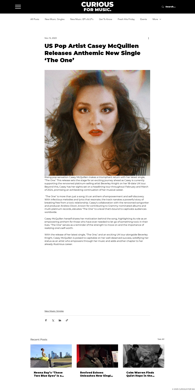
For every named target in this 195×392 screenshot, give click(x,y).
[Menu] (18, 6)
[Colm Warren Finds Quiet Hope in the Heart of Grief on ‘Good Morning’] (143, 356)
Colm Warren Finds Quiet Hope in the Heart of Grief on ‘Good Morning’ (143, 374)
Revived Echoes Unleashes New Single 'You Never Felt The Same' (96, 374)
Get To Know (105, 19)
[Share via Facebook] (46, 320)
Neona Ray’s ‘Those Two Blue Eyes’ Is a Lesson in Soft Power (49, 374)
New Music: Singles (55, 19)
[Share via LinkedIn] (60, 320)
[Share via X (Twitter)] (53, 320)
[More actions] (148, 38)
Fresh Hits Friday (126, 19)
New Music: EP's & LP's (81, 19)
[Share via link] (67, 320)
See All (161, 339)
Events (143, 19)
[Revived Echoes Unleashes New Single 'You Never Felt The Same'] (97, 356)
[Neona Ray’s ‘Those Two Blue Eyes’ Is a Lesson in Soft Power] (51, 356)
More (155, 19)
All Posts (34, 19)
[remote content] (97, 271)
